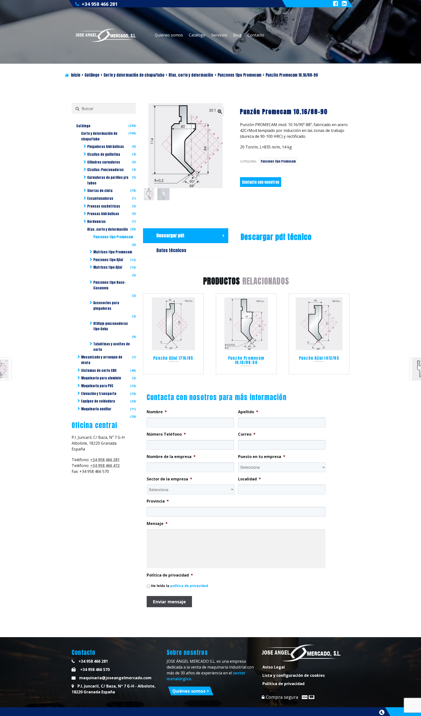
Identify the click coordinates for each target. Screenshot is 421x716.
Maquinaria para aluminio (101, 378)
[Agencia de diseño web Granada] (381, 712)
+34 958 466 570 (94, 669)
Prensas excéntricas (103, 206)
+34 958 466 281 (100, 4)
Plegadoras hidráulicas (105, 146)
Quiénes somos (169, 35)
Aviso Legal (273, 667)
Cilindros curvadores (103, 162)
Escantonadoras (100, 198)
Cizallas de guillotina (103, 154)
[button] (219, 111)
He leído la (179, 585)
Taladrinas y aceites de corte (111, 346)
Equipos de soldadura (98, 401)
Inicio (75, 75)
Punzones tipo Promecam (239, 75)
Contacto (256, 35)
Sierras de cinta (100, 190)
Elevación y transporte (98, 393)
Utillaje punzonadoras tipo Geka (110, 326)
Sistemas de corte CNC (99, 370)
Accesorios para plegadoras (106, 305)
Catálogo (197, 35)
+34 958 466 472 (105, 465)
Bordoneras (96, 221)
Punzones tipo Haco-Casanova (109, 285)
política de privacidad (189, 585)
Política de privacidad (283, 683)
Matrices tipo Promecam (112, 252)
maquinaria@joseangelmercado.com (115, 677)
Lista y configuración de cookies (293, 675)
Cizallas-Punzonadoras (105, 169)
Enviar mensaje (169, 602)
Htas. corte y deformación (191, 75)
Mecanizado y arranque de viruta (101, 360)
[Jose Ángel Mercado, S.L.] (106, 35)
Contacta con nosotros (260, 182)
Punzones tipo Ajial (108, 259)
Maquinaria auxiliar (96, 409)
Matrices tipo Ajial (107, 267)
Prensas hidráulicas (103, 213)
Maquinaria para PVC (97, 385)
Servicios (219, 35)
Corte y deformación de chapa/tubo (134, 75)
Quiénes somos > (190, 691)
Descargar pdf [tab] (170, 235)
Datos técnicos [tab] (171, 250)
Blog (237, 35)
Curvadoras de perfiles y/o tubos (107, 180)
